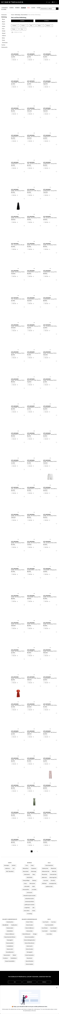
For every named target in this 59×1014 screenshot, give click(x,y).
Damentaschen (10, 922)
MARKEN (23, 7)
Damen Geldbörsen (10, 934)
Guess (25, 883)
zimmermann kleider (29, 901)
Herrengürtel (29, 952)
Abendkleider (5, 925)
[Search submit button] (57, 8)
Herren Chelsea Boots (29, 943)
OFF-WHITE (26, 886)
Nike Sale (54, 871)
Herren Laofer (29, 946)
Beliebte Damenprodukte (10, 919)
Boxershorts (29, 958)
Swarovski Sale (53, 874)
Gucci (27, 865)
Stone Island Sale (49, 865)
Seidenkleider (10, 931)
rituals (33, 910)
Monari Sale (44, 874)
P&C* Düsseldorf (9, 871)
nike (33, 907)
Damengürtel (10, 940)
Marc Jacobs (32, 883)
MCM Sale (44, 883)
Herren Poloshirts (29, 961)
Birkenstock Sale (45, 871)
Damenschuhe (7, 955)
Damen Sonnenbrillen (9, 961)
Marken (29, 862)
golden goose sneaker (29, 904)
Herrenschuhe (29, 931)
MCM (33, 886)
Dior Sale (53, 880)
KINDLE (44, 982)
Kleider (14, 955)
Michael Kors (25, 868)
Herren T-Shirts (29, 922)
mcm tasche (29, 892)
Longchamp (27, 907)
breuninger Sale (52, 883)
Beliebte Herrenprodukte (29, 919)
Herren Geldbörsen (29, 928)
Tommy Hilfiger (26, 880)
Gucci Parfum (44, 928)
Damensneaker (10, 928)
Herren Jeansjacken (29, 955)
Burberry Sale (45, 868)
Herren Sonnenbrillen (29, 937)
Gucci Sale (46, 880)
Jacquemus (33, 868)
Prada (32, 865)
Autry (34, 874)
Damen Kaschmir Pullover (9, 937)
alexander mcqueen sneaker (29, 895)
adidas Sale (44, 877)
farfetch (13, 865)
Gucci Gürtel (44, 931)
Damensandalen (9, 943)
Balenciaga (33, 871)
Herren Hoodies (29, 949)
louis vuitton (26, 910)
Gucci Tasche (45, 922)
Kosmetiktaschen (10, 952)
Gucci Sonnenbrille (49, 925)
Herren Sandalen (29, 964)
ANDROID (29, 982)
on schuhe (34, 889)
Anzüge (34, 934)
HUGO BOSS (29, 877)
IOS (15, 982)
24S (13, 868)
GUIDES (33, 7)
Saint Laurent (27, 874)
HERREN (17, 7)
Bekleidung (17, 14)
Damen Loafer (10, 949)
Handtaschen (14, 925)
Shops (10, 862)
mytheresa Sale (49, 886)
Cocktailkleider (10, 946)
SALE (28, 7)
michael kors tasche (29, 898)
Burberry (34, 880)
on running (29, 913)
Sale (49, 862)
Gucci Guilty (49, 934)
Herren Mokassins (26, 934)
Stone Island (25, 871)
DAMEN (11, 7)
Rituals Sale (53, 868)
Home (12, 14)
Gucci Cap (53, 922)
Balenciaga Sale (53, 877)
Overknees (5, 958)
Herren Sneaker (29, 925)
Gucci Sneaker (53, 928)
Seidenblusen (14, 958)
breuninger (6, 865)
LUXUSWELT (4, 7)
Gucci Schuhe (53, 931)
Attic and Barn (24, 14)
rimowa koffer (26, 889)
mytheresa (7, 868)
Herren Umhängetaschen (29, 940)
